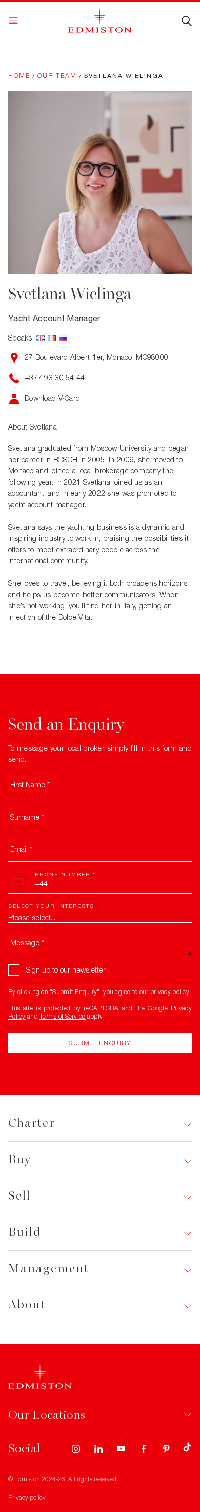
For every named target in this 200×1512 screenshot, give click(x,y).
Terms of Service (62, 1016)
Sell (19, 1195)
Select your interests (51, 905)
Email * (21, 849)
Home (19, 75)
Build (24, 1232)
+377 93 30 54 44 (55, 377)
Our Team (57, 75)
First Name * (30, 784)
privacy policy (169, 992)
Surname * (27, 817)
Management (48, 1268)
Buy (19, 1159)
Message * (27, 942)
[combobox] (20, 881)
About (27, 1304)
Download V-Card (52, 398)
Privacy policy (27, 1497)
